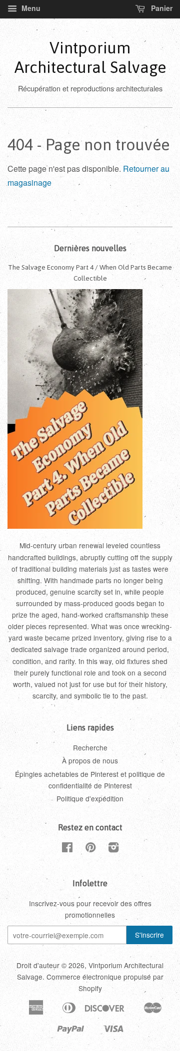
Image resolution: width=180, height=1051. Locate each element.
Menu (30, 8)
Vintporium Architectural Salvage (90, 57)
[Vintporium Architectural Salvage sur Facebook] (67, 849)
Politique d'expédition (90, 798)
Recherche (90, 747)
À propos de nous (90, 760)
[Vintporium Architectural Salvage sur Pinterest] (90, 849)
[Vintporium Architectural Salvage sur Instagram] (113, 849)
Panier (160, 8)
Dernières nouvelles (90, 248)
